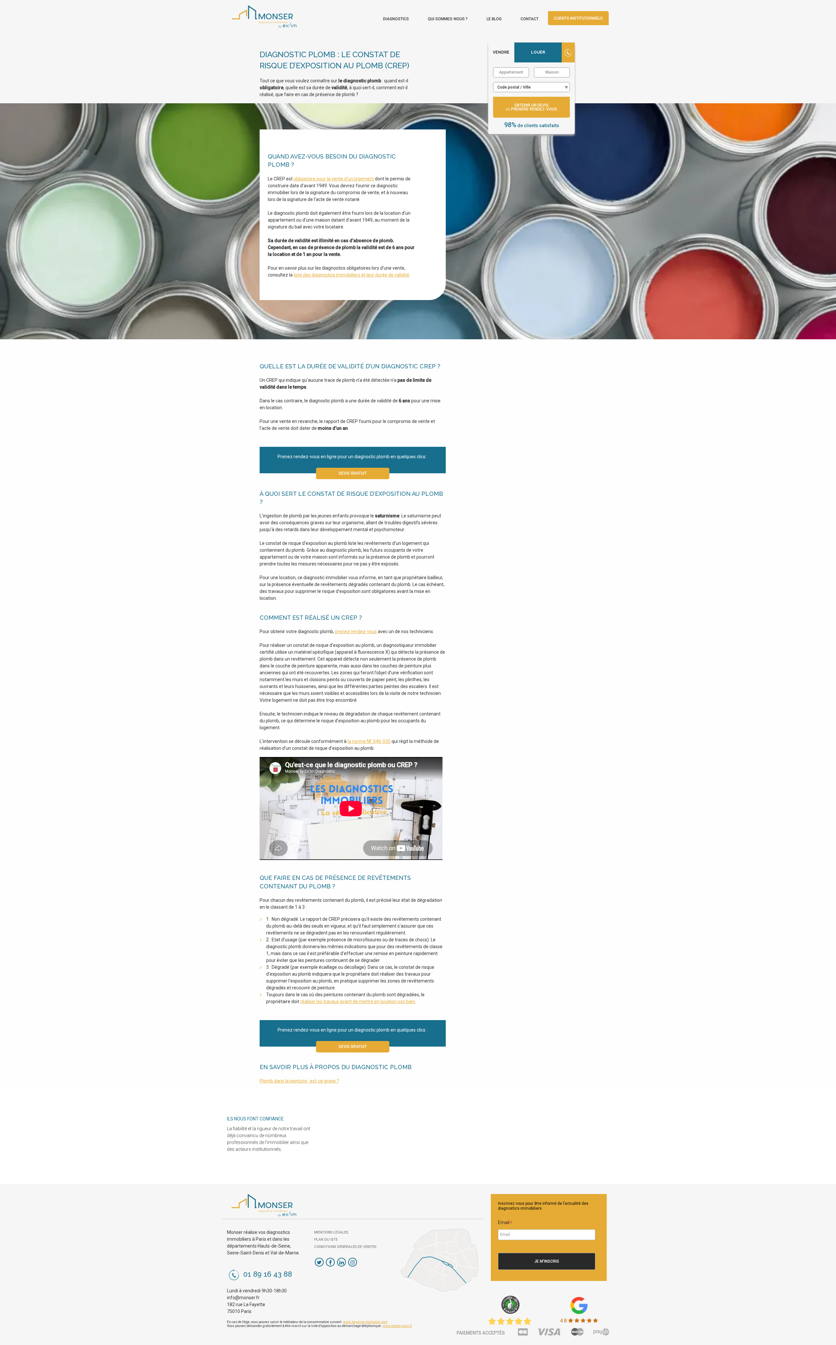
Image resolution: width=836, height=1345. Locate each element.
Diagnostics (396, 19)
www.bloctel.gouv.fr (397, 1326)
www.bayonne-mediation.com (365, 1322)
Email (505, 1223)
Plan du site (326, 1239)
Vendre (501, 52)
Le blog (494, 19)
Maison (552, 72)
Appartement (511, 72)
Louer (538, 52)
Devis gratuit (353, 473)
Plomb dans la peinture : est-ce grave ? (299, 1081)
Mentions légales (331, 1232)
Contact (530, 19)
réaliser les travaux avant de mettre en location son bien (357, 1001)
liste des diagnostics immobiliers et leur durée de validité (351, 274)
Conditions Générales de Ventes (345, 1247)
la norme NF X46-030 (369, 741)
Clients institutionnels (578, 18)
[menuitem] (396, 17)
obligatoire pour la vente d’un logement (334, 178)
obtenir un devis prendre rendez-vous (531, 107)
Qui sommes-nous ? (448, 19)
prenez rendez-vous (356, 631)
